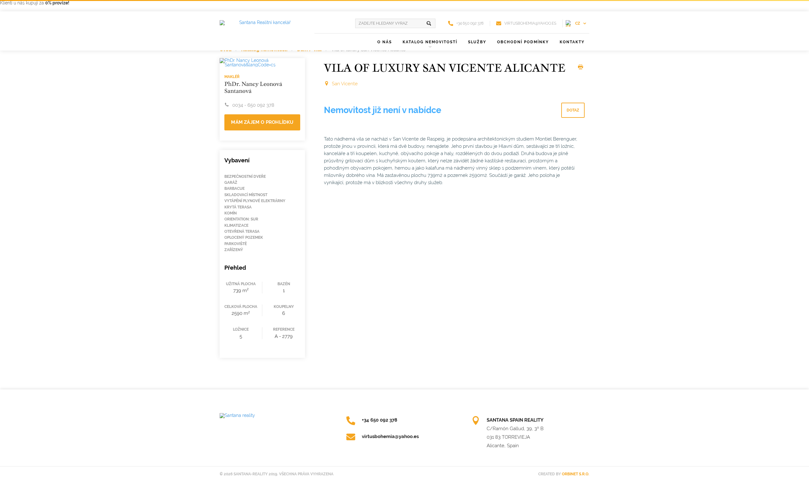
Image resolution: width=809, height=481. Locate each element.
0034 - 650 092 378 (253, 105)
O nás (384, 42)
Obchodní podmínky (523, 42)
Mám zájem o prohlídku (262, 122)
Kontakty (572, 42)
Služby (477, 42)
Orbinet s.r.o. (575, 474)
